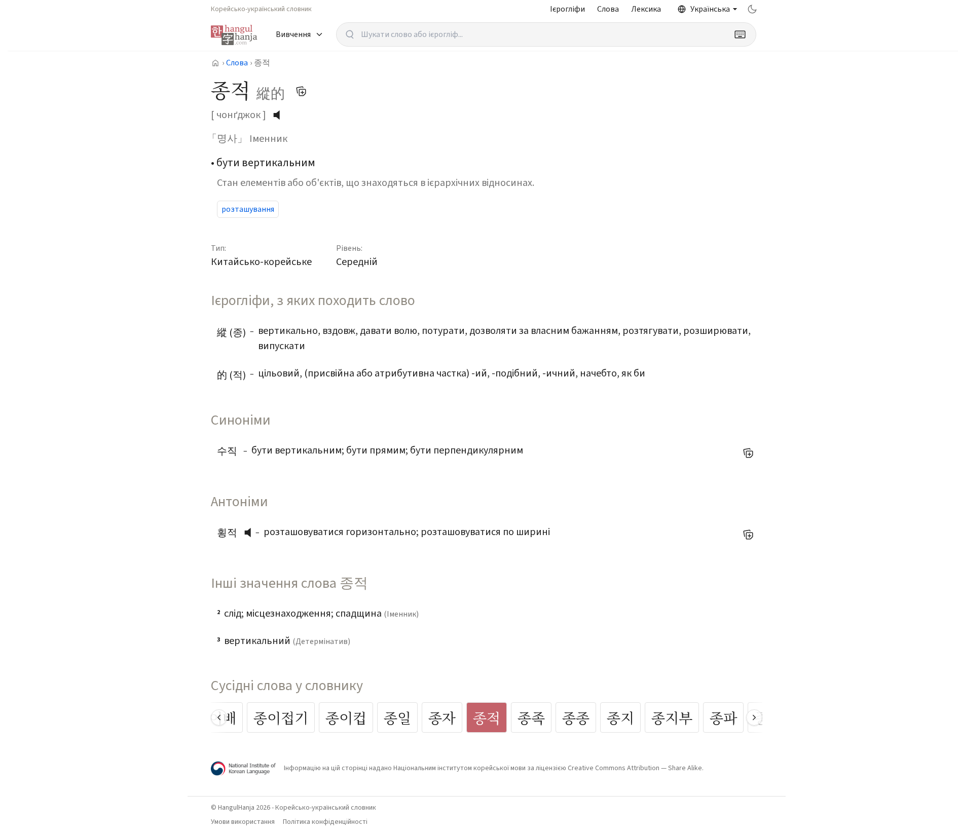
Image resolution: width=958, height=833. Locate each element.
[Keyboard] (740, 34)
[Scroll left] (219, 717)
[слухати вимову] (280, 115)
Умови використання (243, 822)
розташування (248, 209)
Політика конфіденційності (325, 822)
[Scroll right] (754, 717)
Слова (608, 9)
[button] (250, 532)
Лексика (646, 9)
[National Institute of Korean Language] (243, 768)
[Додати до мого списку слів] (301, 91)
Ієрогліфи (567, 9)
